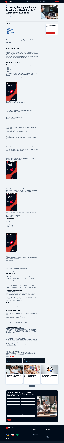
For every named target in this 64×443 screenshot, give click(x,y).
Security (34, 435)
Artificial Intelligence (35, 434)
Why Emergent (48, 429)
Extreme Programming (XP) (11, 32)
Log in (53, 1)
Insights (7, 5)
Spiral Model (9, 30)
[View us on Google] (8, 434)
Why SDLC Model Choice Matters (11, 26)
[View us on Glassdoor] (17, 434)
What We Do (34, 429)
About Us (47, 430)
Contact (57, 1)
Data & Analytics (35, 430)
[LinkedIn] (6, 438)
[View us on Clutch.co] (12, 434)
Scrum (8, 31)
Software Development (11, 16)
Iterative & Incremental (10, 29)
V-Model (8, 28)
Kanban (8, 33)
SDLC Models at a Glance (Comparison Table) (13, 34)
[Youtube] (8, 438)
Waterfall (8, 27)
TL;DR (8, 25)
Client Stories (48, 437)
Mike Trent (8, 361)
